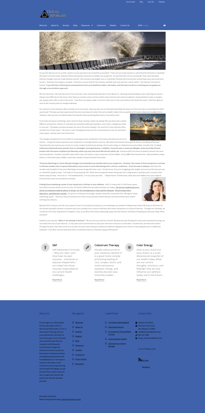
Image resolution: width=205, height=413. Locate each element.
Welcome (43, 25)
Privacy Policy (80, 359)
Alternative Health (116, 327)
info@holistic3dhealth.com (149, 332)
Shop (141, 2)
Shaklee (113, 25)
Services (66, 25)
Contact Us (124, 25)
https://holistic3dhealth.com (150, 338)
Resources (85, 25)
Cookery (78, 350)
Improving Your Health (117, 339)
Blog (75, 25)
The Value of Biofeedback (118, 322)
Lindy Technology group (71, 399)
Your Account (130, 2)
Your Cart (151, 2)
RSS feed (145, 360)
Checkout (161, 2)
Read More (57, 279)
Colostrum (101, 25)
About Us (54, 25)
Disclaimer (79, 364)
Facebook (146, 367)
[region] (102, 51)
